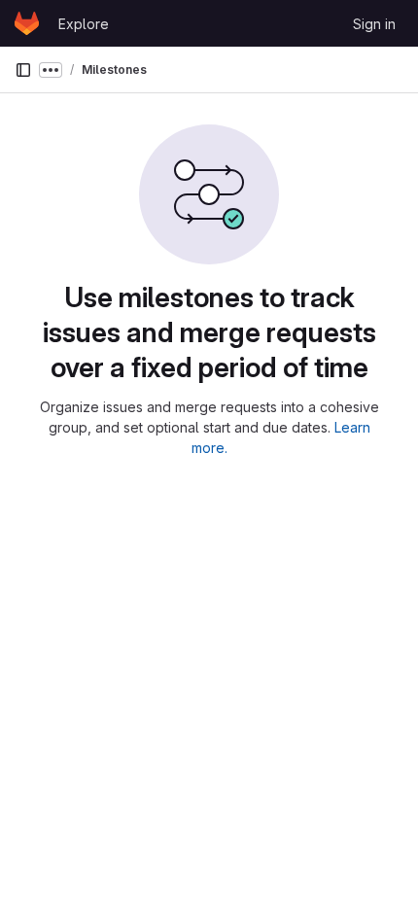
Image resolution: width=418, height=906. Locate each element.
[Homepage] (27, 23)
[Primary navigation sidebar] (23, 70)
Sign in (374, 24)
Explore (83, 24)
